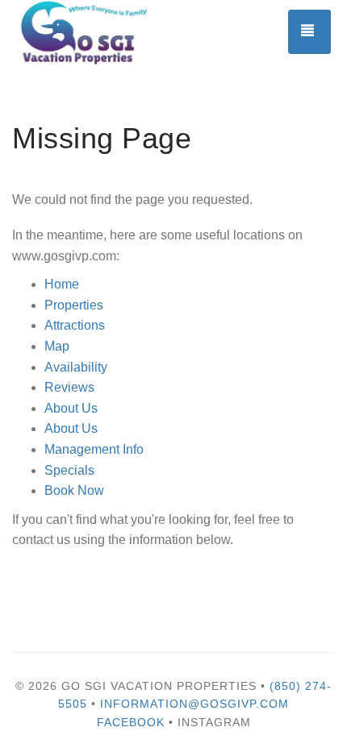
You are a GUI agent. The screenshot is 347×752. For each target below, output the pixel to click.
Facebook (131, 722)
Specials (69, 470)
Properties (73, 305)
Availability (75, 367)
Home (61, 284)
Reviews (69, 387)
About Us (71, 408)
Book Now (74, 490)
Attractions (74, 325)
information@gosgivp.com (194, 703)
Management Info (94, 449)
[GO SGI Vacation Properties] (93, 32)
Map (56, 346)
